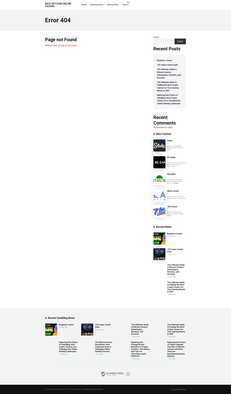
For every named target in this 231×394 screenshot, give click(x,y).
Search (156, 37)
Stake (170, 140)
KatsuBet (171, 174)
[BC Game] (159, 167)
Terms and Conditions (178, 389)
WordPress (87, 389)
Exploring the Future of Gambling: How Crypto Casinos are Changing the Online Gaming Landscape (168, 99)
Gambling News (96, 4)
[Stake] (159, 151)
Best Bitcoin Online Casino (58, 5)
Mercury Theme (97, 389)
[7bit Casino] (159, 217)
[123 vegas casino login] (159, 259)
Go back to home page (67, 45)
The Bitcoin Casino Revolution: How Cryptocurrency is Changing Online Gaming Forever (103, 347)
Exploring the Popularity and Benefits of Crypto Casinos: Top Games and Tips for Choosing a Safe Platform (140, 349)
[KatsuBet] (159, 184)
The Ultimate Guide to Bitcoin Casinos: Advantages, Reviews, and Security (169, 73)
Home (83, 4)
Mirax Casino (173, 191)
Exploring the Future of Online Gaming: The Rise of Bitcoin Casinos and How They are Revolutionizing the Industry (176, 349)
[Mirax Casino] (159, 201)
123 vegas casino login (167, 65)
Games (125, 4)
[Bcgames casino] (159, 244)
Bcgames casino (164, 60)
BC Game (171, 157)
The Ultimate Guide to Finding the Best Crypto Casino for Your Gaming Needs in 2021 (168, 86)
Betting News (113, 4)
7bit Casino (172, 206)
